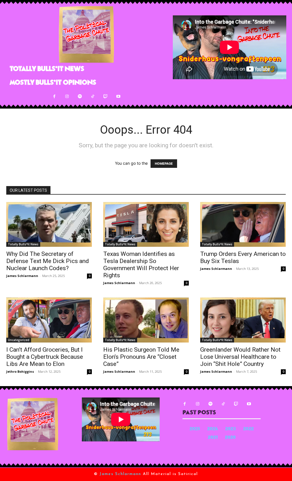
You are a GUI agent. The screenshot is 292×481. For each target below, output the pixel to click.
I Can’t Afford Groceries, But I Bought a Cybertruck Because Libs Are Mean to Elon (44, 356)
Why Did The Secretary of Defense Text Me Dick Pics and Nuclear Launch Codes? (47, 261)
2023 (230, 429)
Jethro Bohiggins (20, 371)
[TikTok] (93, 96)
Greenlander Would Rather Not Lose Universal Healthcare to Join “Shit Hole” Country (240, 356)
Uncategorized (18, 340)
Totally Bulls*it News (23, 244)
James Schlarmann (22, 276)
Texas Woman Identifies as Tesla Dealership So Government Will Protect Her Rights (141, 264)
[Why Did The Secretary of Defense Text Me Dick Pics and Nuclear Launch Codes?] (49, 224)
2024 (212, 429)
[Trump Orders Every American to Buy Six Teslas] (243, 224)
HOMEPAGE (164, 164)
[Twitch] (106, 96)
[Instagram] (67, 96)
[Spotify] (80, 96)
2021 (213, 438)
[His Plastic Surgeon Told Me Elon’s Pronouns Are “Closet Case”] (146, 319)
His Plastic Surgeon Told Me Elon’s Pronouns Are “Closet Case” (141, 356)
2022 (248, 429)
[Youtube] (118, 96)
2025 (195, 429)
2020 (230, 438)
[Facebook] (54, 96)
